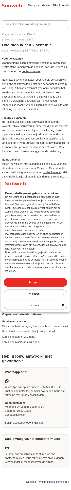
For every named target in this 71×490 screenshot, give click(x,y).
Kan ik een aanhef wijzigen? (18, 336)
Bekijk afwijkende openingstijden (24, 422)
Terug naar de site (39, 5)
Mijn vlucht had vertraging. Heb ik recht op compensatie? (35, 326)
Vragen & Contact (12, 34)
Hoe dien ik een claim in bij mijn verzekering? (28, 331)
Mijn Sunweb (61, 5)
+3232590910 (49, 387)
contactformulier (31, 71)
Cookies (31, 481)
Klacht (31, 34)
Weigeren (34, 293)
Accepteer (34, 282)
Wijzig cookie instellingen (54, 481)
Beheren (34, 305)
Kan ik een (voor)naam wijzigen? (21, 342)
